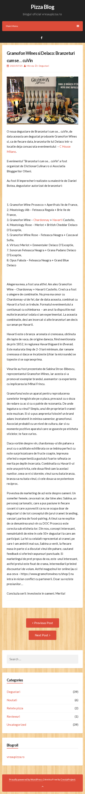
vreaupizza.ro (16, 757)
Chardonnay (41, 220)
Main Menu (12, 26)
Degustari (44, 65)
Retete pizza (15, 708)
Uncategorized (16, 724)
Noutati (12, 700)
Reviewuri (13, 716)
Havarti (57, 220)
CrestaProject (67, 779)
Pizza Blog (42, 6)
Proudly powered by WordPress (26, 779)
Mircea (30, 65)
